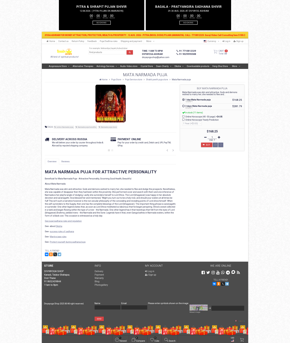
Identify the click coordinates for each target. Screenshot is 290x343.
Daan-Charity (162, 66)
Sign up (239, 41)
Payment (99, 274)
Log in (227, 41)
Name (97, 303)
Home (52, 41)
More (149, 41)
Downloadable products (198, 66)
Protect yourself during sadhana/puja (67, 242)
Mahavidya (105, 48)
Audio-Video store (128, 66)
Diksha (178, 66)
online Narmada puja (64, 127)
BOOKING (102, 23)
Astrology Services (105, 66)
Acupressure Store (58, 66)
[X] (55, 254)
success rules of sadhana (62, 231)
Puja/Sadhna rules (109, 41)
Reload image (195, 312)
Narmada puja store (109, 127)
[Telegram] (59, 254)
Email (124, 303)
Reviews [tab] (65, 161)
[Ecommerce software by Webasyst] (241, 320)
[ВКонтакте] (46, 254)
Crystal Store (147, 66)
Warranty (99, 278)
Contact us (63, 41)
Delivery (99, 271)
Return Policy (78, 41)
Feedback (92, 41)
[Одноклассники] (51, 254)
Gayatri (113, 48)
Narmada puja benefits (87, 127)
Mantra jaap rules (58, 236)
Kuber (119, 48)
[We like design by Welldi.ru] (236, 321)
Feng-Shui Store (220, 66)
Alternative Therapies (83, 66)
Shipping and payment (131, 41)
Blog (97, 281)
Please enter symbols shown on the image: (168, 303)
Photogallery (101, 284)
